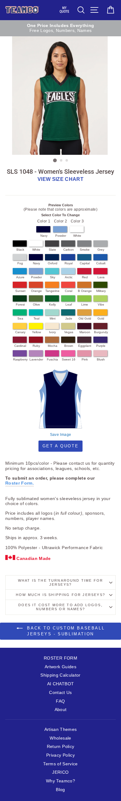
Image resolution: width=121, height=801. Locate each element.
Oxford (52, 263)
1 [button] (55, 160)
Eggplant (84, 345)
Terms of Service (60, 764)
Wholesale (60, 738)
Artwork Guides (60, 667)
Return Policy (60, 746)
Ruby (36, 345)
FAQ (60, 701)
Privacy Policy (60, 755)
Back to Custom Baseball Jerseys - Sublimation (65, 631)
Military (101, 291)
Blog (60, 789)
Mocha (52, 345)
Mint (53, 318)
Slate (52, 249)
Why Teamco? (60, 781)
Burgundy (101, 332)
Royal (69, 263)
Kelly (52, 304)
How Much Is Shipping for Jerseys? (60, 595)
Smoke (85, 249)
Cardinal (20, 345)
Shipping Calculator (60, 675)
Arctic (69, 277)
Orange (36, 291)
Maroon (84, 332)
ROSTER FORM (60, 658)
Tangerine (52, 291)
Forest (20, 304)
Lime (84, 304)
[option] (60, 28)
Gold (100, 318)
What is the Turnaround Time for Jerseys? (60, 582)
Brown (68, 345)
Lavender (36, 359)
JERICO (60, 772)
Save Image (60, 434)
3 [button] (67, 160)
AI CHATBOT (60, 684)
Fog (20, 263)
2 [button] (61, 160)
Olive (36, 304)
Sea (20, 318)
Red (85, 277)
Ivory (52, 332)
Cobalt (100, 263)
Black (20, 249)
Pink (85, 359)
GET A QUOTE (61, 446)
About (61, 709)
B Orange (85, 291)
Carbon (68, 249)
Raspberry (20, 359)
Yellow (36, 332)
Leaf (68, 304)
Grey (100, 249)
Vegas (68, 332)
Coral (68, 291)
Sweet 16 (68, 359)
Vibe (101, 304)
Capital (85, 263)
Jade (68, 318)
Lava (101, 277)
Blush (101, 359)
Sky (52, 277)
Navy (43, 235)
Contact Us (60, 692)
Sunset (20, 291)
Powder (60, 235)
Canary (20, 332)
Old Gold (84, 318)
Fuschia (52, 359)
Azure (20, 277)
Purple (100, 345)
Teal (36, 318)
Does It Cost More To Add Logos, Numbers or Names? (60, 607)
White (77, 235)
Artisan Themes (60, 729)
